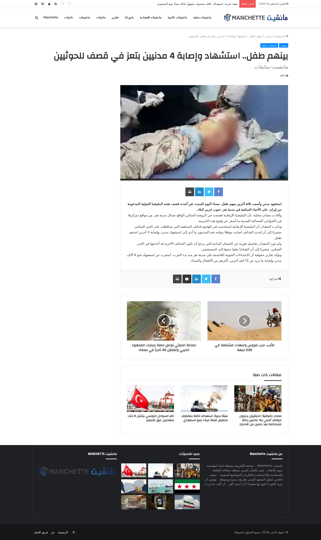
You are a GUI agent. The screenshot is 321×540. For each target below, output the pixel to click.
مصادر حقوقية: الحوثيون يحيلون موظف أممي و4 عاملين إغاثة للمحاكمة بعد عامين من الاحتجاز (260, 420)
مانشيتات (84, 17)
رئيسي (268, 36)
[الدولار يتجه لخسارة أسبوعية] (133, 502)
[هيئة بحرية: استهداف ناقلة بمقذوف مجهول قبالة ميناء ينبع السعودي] (204, 398)
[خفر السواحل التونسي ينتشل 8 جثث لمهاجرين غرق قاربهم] (150, 398)
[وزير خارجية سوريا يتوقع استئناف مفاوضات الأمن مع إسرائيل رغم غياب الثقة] (187, 486)
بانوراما (129, 17)
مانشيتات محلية (202, 17)
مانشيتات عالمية (177, 17)
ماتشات (101, 17)
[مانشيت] (255, 17)
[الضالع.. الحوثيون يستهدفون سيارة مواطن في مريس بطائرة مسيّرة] (133, 486)
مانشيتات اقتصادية (151, 17)
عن (53, 532)
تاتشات (68, 17)
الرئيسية (280, 36)
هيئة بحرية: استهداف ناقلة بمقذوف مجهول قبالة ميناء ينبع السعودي (204, 418)
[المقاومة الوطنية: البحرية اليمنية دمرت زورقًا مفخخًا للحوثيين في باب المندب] (160, 486)
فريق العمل (41, 532)
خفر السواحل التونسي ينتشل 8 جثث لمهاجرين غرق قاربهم (151, 418)
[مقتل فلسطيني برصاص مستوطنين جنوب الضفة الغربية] (160, 502)
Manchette (50, 17)
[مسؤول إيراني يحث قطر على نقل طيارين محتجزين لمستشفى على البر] (187, 502)
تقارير (115, 17)
